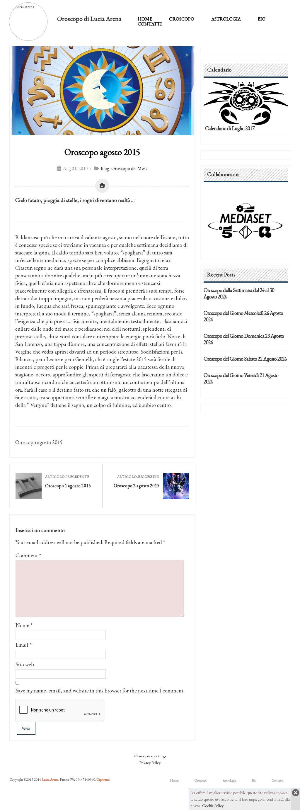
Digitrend (103, 779)
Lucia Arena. (50, 779)
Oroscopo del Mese (129, 168)
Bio (261, 19)
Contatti (150, 24)
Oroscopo (181, 19)
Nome (22, 625)
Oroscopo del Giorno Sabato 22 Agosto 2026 (245, 358)
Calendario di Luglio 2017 (230, 128)
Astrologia (226, 19)
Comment (28, 555)
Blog (105, 168)
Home (145, 19)
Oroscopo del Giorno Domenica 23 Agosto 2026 (244, 339)
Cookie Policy (213, 805)
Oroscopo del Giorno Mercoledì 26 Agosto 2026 (243, 316)
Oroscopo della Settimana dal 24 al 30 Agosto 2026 (239, 293)
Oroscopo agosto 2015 (102, 152)
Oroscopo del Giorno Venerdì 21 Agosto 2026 (241, 378)
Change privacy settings (150, 756)
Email (22, 644)
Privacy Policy (150, 762)
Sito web (25, 664)
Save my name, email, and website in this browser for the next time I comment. (100, 690)
